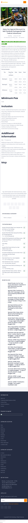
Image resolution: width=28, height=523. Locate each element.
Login (24, 2)
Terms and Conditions (13, 503)
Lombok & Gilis (4, 444)
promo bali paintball (7, 196)
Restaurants (3, 466)
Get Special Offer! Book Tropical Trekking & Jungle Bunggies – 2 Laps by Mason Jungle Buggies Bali (16, 357)
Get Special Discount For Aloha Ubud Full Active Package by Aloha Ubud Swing (15, 307)
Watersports (3, 460)
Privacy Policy (4, 402)
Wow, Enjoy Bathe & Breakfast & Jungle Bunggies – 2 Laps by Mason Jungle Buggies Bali (17, 328)
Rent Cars (3, 472)
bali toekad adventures (17, 191)
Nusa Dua (3, 429)
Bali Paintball (8, 191)
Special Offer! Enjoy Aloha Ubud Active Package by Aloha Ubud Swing (15, 314)
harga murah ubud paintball (18, 195)
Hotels (2, 464)
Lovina (2, 438)
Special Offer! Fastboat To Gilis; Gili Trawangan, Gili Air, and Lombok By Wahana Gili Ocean (16, 293)
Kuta (2, 425)
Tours (2, 458)
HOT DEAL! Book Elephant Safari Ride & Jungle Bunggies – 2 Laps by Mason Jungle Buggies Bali (17, 349)
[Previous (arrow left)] (0, 522)
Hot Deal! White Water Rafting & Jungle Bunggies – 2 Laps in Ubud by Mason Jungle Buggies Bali (17, 371)
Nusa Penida (3, 440)
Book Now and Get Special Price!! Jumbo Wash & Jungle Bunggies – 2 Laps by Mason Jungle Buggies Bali (16, 335)
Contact (2, 406)
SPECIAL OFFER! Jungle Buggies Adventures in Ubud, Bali (16, 377)
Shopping (3, 470)
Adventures (3, 456)
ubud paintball (15, 196)
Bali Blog (13, 37)
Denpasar (3, 434)
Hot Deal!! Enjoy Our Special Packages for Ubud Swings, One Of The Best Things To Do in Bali (16, 300)
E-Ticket (2, 453)
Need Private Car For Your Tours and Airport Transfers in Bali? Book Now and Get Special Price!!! (17, 285)
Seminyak (3, 430)
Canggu (2, 432)
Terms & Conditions (5, 404)
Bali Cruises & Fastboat (6, 455)
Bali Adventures (7, 37)
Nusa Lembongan (4, 442)
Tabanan (2, 436)
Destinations (3, 462)
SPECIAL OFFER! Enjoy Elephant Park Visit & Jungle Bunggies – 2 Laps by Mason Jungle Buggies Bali (17, 342)
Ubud (16, 37)
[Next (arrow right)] (2, 522)
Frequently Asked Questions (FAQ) (8, 400)
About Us (3, 398)
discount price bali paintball (16, 193)
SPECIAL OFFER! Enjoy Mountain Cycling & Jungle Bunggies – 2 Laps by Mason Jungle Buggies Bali (16, 364)
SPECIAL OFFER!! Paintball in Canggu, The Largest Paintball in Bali (16, 383)
